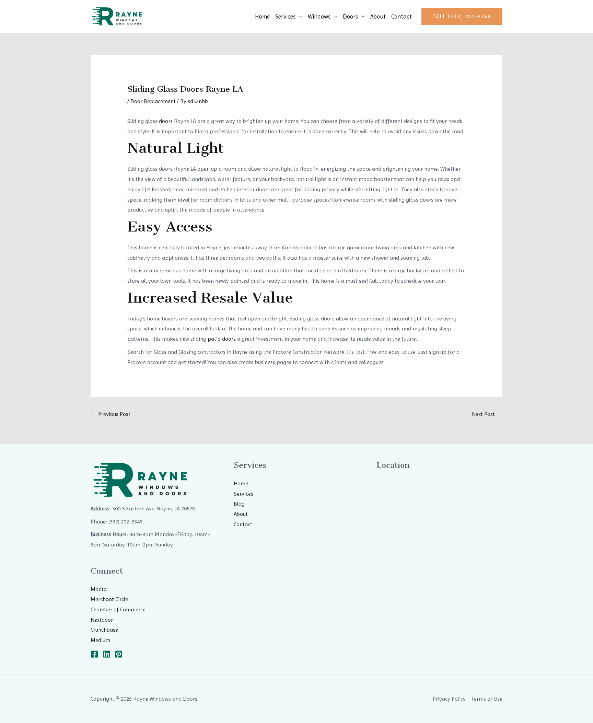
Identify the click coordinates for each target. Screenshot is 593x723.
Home (262, 16)
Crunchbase (104, 629)
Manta (99, 589)
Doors (350, 16)
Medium (100, 640)
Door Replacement (153, 101)
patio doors (222, 339)
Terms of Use (486, 699)
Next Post (487, 414)
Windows (319, 16)
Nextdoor (102, 620)
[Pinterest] (119, 654)
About (378, 16)
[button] (461, 16)
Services (285, 16)
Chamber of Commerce (118, 609)
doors (166, 121)
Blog (239, 503)
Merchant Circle (109, 599)
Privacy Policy (449, 699)
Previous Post (110, 414)
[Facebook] (94, 654)
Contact (401, 16)
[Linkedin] (107, 654)
